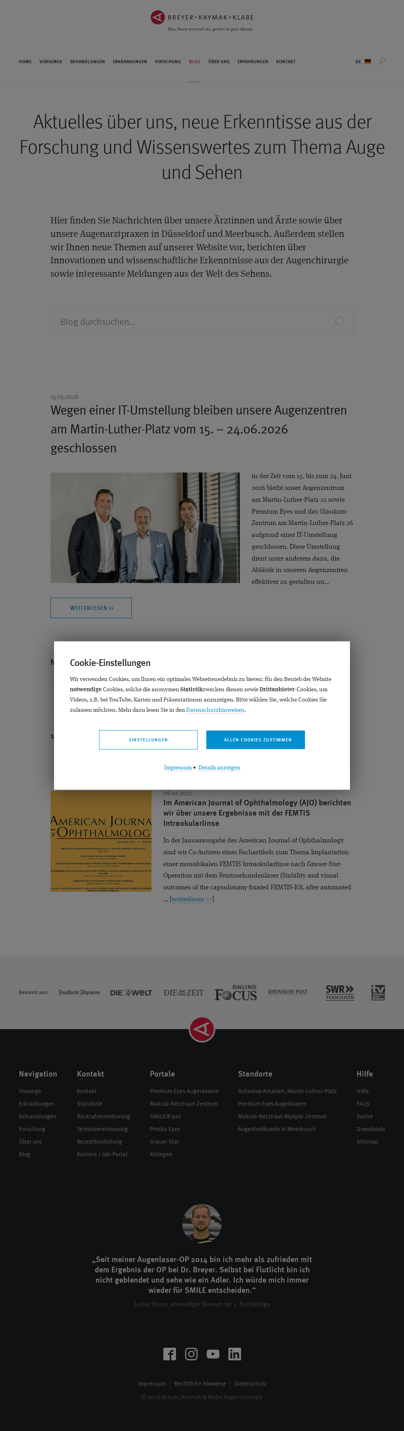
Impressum (178, 768)
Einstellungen (148, 739)
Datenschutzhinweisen (215, 710)
